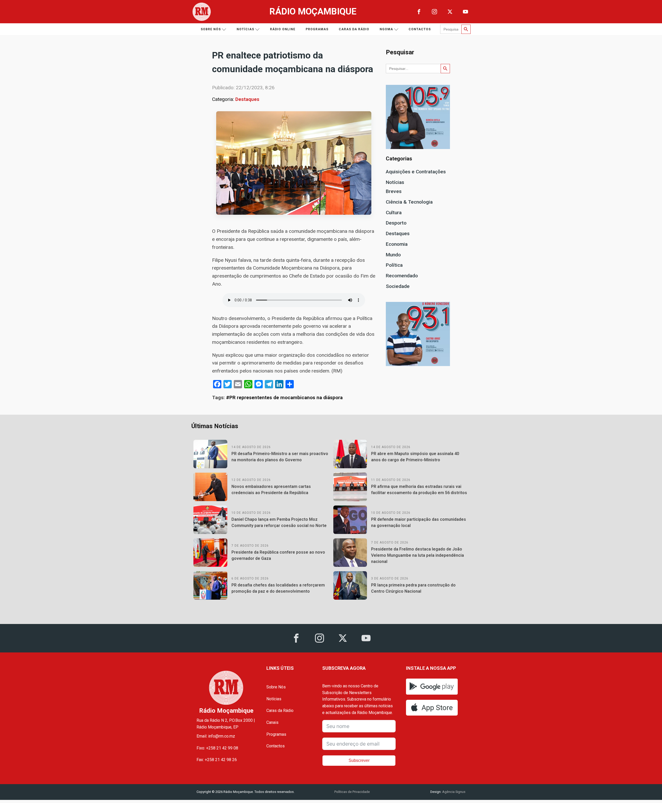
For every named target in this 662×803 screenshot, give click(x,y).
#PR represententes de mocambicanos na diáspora (284, 397)
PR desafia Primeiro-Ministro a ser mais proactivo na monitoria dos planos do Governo (279, 456)
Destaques (247, 99)
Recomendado (402, 276)
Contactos (420, 29)
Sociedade (398, 286)
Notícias (245, 29)
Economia (397, 244)
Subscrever (359, 760)
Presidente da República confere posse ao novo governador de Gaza (278, 555)
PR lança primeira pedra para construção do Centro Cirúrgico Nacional (413, 588)
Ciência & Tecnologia (409, 202)
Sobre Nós (276, 687)
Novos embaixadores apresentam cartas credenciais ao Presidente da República (271, 489)
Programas (317, 29)
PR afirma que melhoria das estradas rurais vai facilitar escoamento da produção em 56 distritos (419, 489)
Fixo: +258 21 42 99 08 (217, 748)
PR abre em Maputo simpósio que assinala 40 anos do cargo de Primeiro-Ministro (415, 456)
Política (394, 265)
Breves (394, 191)
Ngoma (386, 29)
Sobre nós (211, 29)
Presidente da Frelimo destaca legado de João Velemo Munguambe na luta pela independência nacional (417, 555)
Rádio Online (282, 29)
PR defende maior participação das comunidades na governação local (418, 522)
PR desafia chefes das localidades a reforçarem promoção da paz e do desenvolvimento (278, 588)
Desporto (396, 223)
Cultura (394, 212)
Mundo (393, 255)
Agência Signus (453, 792)
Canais (272, 722)
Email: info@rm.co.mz (216, 736)
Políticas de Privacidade (352, 792)
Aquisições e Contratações (416, 172)
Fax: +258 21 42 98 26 (217, 759)
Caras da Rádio (354, 29)
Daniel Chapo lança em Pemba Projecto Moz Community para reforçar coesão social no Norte (279, 522)
